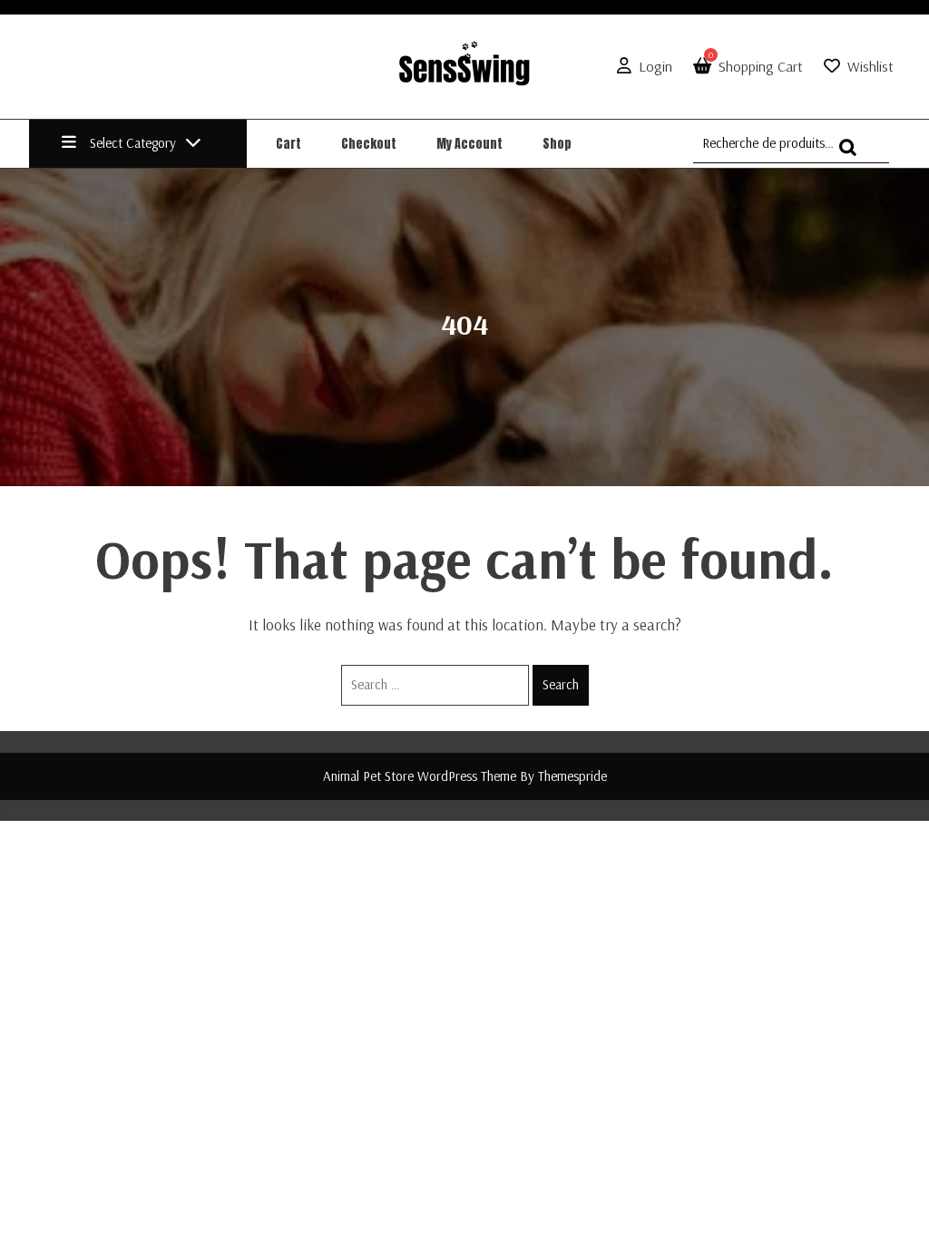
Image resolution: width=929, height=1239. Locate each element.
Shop (557, 143)
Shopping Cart (756, 66)
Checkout (368, 143)
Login (655, 66)
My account (469, 143)
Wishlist (870, 66)
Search (561, 684)
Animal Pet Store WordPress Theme (419, 776)
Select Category (133, 142)
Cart (288, 143)
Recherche (852, 155)
